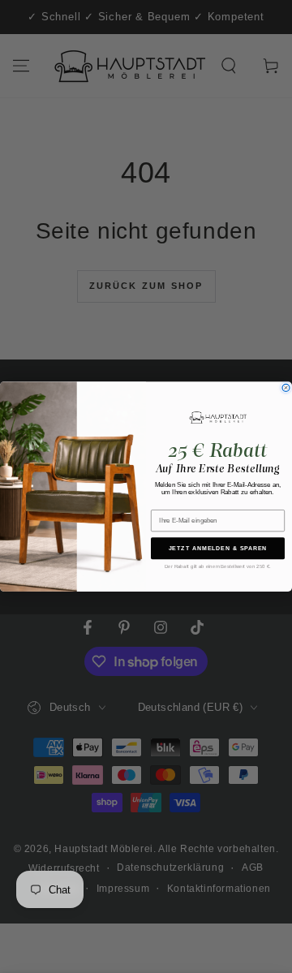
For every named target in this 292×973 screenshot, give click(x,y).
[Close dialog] (286, 387)
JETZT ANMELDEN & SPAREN (218, 548)
